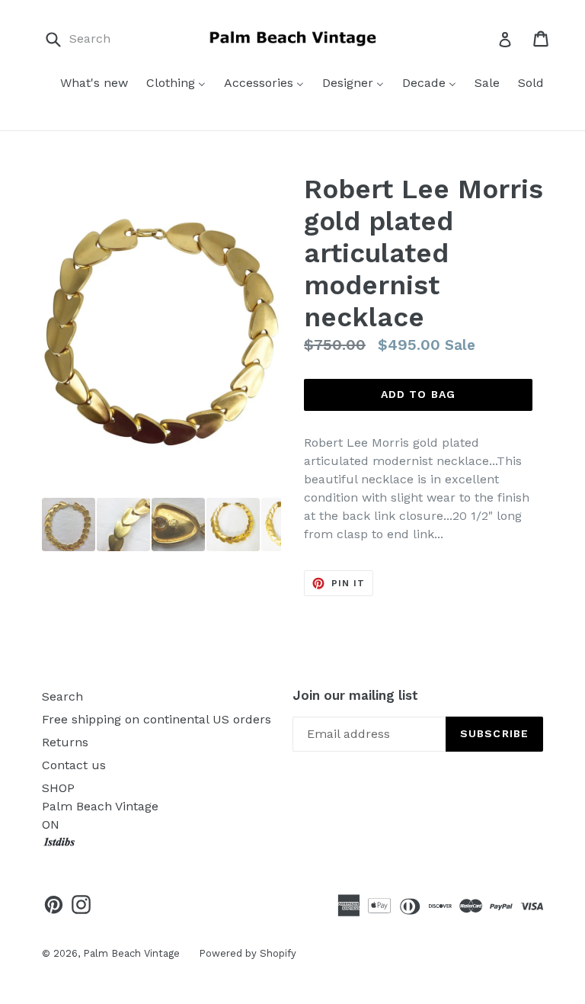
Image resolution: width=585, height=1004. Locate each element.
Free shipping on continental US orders (156, 719)
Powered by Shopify (247, 953)
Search (62, 696)
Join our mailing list (355, 695)
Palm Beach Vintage (131, 953)
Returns (65, 742)
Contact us (74, 765)
